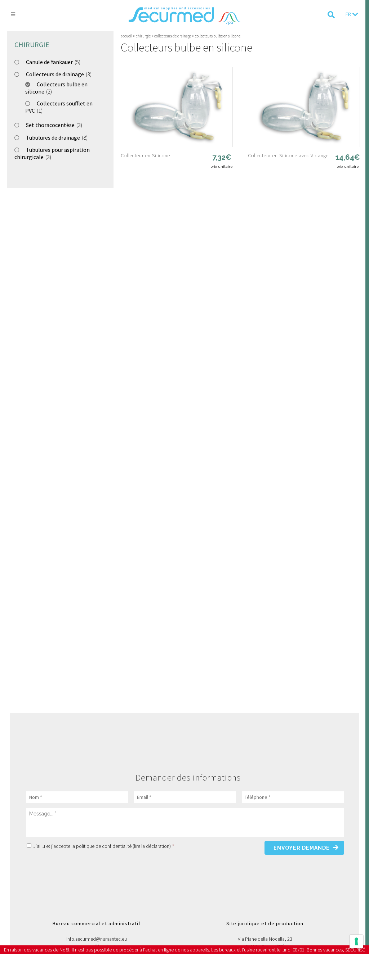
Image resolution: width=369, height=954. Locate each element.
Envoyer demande (302, 848)
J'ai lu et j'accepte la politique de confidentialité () (104, 846)
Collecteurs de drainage (55, 74)
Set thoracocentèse (50, 124)
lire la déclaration (151, 846)
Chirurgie (143, 36)
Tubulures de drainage (53, 137)
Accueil (126, 36)
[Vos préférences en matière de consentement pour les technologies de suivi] (356, 941)
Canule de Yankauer (49, 61)
